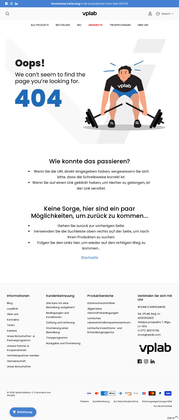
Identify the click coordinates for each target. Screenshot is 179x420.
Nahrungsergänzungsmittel (157, 401)
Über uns (12, 314)
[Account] (149, 14)
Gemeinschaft (16, 361)
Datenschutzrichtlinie (101, 303)
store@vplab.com (149, 334)
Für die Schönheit (163, 406)
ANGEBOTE (95, 25)
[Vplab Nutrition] (89, 14)
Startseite (89, 257)
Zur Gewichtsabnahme (126, 401)
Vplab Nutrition (23, 392)
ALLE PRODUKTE (40, 25)
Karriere (12, 330)
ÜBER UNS (143, 25)
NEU (79, 25)
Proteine (84, 401)
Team (11, 325)
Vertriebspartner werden (23, 355)
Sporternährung (101, 401)
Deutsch (166, 13)
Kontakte (13, 319)
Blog (10, 303)
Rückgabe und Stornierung (63, 343)
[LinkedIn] (16, 3)
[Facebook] (6, 3)
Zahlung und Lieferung (60, 322)
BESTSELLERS (63, 25)
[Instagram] (11, 3)
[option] (89, 91)
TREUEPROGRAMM (120, 25)
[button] (173, 418)
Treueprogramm (57, 337)
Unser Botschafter (19, 366)
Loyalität (12, 308)
